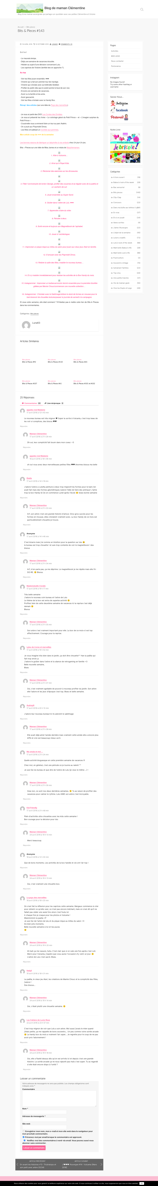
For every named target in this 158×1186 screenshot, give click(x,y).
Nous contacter (117, 61)
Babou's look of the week (126, 182)
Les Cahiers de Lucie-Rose (38, 1020)
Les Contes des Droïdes (52, 114)
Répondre (23, 426)
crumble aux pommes (49, 129)
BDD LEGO (115, 56)
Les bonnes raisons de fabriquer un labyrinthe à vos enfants (44, 142)
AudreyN (30, 705)
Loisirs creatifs (126, 238)
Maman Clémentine (38, 434)
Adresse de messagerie (34, 1116)
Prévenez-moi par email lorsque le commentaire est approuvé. (53, 1137)
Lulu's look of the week (126, 243)
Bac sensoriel (126, 187)
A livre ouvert (126, 177)
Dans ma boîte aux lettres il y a (126, 207)
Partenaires (116, 66)
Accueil (21, 27)
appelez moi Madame (36, 410)
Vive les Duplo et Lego (126, 288)
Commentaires (32, 403)
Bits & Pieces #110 (55, 362)
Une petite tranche (126, 278)
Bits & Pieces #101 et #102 (84, 383)
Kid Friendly (32, 808)
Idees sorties (126, 222)
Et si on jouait (126, 217)
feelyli (29, 971)
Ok (142, 1183)
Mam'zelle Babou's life (126, 248)
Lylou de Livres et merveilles (39, 647)
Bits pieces (30, 27)
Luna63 (55, 44)
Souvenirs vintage (126, 263)
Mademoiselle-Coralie (36, 586)
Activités (114, 51)
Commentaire (28, 1089)
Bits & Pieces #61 (55, 383)
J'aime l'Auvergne (126, 228)
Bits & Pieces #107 (29, 383)
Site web (26, 1124)
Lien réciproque (55, 403)
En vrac (126, 212)
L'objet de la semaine (126, 233)
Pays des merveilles (59, 105)
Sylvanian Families (126, 268)
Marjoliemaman (73, 147)
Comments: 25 (66, 44)
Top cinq (126, 273)
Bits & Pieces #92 (29, 362)
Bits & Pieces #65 (80, 362)
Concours (126, 202)
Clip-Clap (126, 197)
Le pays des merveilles (36, 897)
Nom (25, 1108)
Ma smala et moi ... (35, 752)
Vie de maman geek (126, 283)
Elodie (29, 478)
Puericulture (126, 258)
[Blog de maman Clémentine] (30, 8)
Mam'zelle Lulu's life (126, 253)
